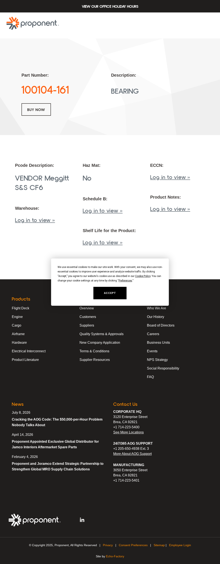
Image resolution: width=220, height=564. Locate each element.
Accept (110, 293)
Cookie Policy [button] (142, 276)
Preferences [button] (125, 280)
